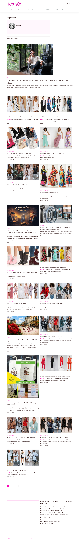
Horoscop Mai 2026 (45, 510)
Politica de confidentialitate (50, 538)
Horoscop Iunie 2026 (56, 510)
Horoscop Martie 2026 (45, 508)
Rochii (65, 525)
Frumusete (24, 9)
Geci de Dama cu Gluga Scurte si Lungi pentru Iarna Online (21, 437)
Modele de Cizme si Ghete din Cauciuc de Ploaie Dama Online (22, 272)
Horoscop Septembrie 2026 (47, 514)
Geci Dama (43, 527)
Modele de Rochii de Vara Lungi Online (50, 192)
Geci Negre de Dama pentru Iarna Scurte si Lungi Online (54, 437)
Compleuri (60, 525)
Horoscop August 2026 (57, 512)
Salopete (66, 527)
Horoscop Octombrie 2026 (61, 514)
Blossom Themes (36, 538)
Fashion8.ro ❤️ (14, 538)
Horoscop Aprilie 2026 (58, 508)
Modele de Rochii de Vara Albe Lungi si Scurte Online (20, 117)
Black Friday (58, 9)
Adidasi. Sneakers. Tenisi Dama (52, 521)
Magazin (63, 9)
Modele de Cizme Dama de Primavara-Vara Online (19, 153)
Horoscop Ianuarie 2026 (46, 506)
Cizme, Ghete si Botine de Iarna (48, 525)
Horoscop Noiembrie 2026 (46, 516)
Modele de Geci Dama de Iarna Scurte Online (51, 303)
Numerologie (34, 9)
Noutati (19, 9)
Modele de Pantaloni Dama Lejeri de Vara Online (52, 153)
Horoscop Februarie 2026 (59, 506)
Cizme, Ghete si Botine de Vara (48, 523)
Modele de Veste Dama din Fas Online (49, 117)
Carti (41, 521)
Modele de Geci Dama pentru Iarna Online (17, 184)
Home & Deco (41, 9)
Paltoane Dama (50, 527)
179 (15, 486)
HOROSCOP (48, 9)
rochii (50, 196)
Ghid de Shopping (13, 9)
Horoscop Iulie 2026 (45, 512)
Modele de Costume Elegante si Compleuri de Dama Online (55, 376)
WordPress (44, 538)
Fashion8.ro (9, 119)
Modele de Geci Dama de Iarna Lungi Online (51, 336)
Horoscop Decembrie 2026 (61, 516)
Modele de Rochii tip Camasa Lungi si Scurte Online (53, 267)
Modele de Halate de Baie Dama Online (16, 303)
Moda (29, 9)
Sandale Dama (59, 527)
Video (53, 9)
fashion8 (8, 90)
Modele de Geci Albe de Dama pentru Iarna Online (19, 470)
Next (18, 486)
